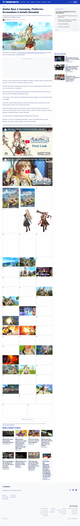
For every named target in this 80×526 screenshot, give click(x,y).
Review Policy (13, 497)
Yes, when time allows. (63, 24)
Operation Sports (62, 511)
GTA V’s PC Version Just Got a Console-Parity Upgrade (34, 441)
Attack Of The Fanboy (73, 508)
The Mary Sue (75, 511)
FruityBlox (64, 513)
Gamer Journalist (44, 511)
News (28, 2)
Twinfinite (53, 508)
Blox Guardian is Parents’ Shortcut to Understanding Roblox (72, 59)
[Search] (69, 2)
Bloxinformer (75, 513)
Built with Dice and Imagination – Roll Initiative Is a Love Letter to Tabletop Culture (72, 78)
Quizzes (44, 2)
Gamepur (64, 508)
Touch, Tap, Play (44, 513)
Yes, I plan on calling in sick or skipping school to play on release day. (67, 20)
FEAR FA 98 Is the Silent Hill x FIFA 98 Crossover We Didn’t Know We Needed (46, 442)
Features (22, 2)
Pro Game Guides (44, 508)
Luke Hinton (31, 470)
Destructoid (75, 510)
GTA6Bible (45, 515)
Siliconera (53, 510)
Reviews (38, 2)
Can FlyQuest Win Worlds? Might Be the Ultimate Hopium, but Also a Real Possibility (72, 68)
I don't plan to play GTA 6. (64, 26)
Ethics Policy (5, 497)
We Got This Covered (61, 510)
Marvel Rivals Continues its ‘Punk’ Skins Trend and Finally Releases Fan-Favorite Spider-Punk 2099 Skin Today (21, 444)
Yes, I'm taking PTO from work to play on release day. (67, 16)
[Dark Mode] (71, 2)
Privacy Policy (5, 498)
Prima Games (45, 510)
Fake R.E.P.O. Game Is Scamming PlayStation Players (8, 441)
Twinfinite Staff (69, 61)
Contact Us (12, 495)
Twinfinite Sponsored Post (46, 479)
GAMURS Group (75, 518)
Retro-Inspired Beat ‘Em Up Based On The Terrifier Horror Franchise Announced (8, 464)
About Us (4, 495)
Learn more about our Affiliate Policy (8, 424)
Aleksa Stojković (69, 71)
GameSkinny (52, 511)
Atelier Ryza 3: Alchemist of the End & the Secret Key (31, 52)
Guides (33, 2)
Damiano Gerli (18, 467)
